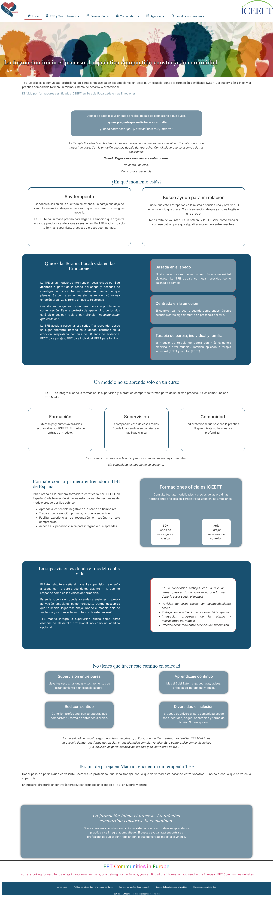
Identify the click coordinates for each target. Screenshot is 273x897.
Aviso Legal (62, 887)
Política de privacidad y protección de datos (93, 887)
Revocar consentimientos (204, 887)
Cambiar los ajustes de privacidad (134, 887)
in (136, 866)
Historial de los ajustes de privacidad (171, 887)
